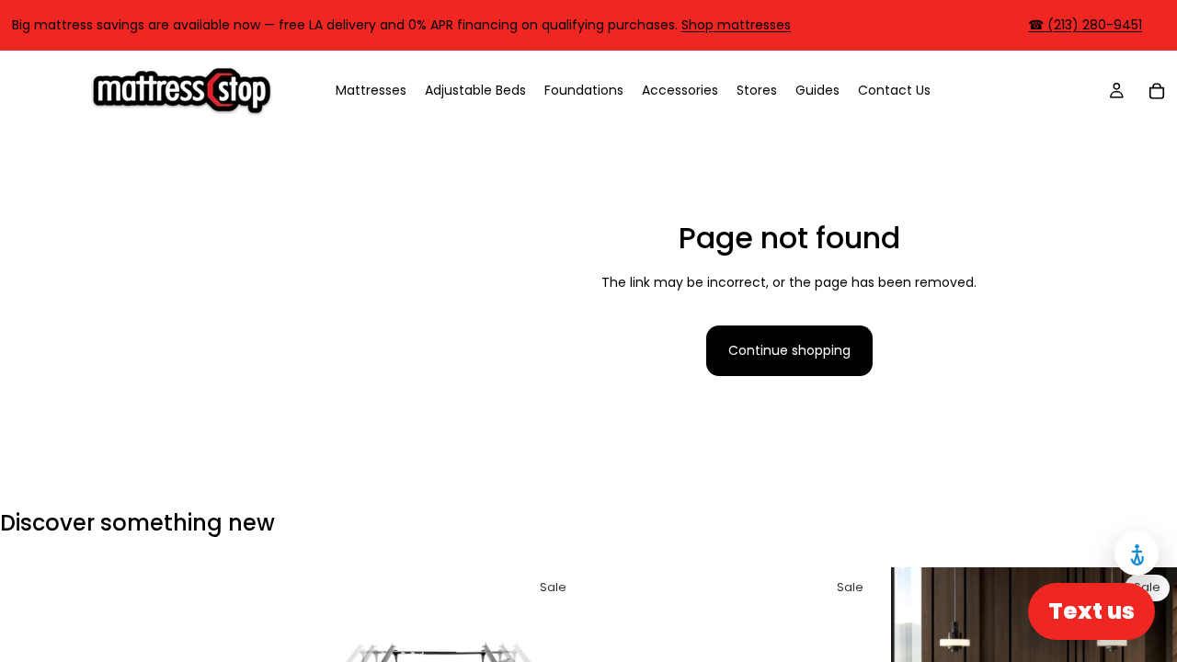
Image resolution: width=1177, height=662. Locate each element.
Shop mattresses (736, 25)
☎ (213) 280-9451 (1085, 25)
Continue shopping (789, 350)
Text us (1091, 611)
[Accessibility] (1136, 553)
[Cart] (1157, 90)
